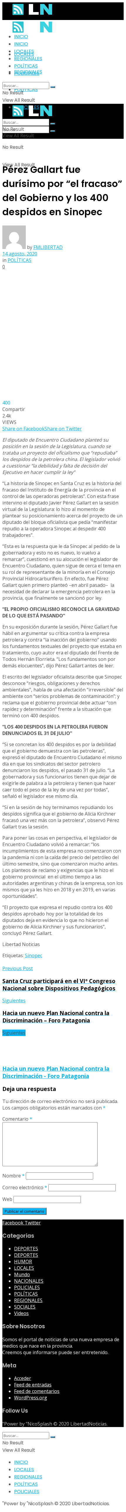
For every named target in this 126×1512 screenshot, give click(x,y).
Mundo (22, 1274)
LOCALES (24, 51)
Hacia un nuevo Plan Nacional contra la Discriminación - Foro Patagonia (55, 1072)
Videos (21, 1313)
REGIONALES (28, 58)
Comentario (17, 1119)
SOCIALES (24, 1307)
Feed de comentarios (36, 1391)
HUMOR (23, 1261)
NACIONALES (28, 1281)
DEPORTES (26, 1248)
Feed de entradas (33, 1384)
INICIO (21, 36)
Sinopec (33, 955)
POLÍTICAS (26, 89)
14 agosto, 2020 (19, 253)
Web (7, 1199)
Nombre (13, 1175)
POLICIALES (26, 73)
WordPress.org (30, 1397)
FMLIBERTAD (48, 247)
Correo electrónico (24, 1187)
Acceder (22, 1378)
